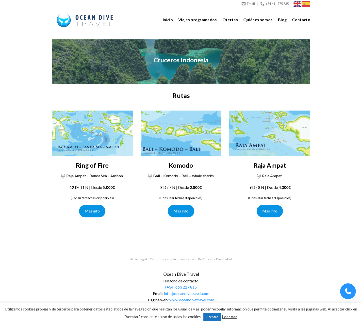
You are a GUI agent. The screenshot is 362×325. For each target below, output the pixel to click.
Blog (282, 19)
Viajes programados (197, 19)
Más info (92, 211)
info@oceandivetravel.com (186, 293)
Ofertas (230, 19)
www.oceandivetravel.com (191, 299)
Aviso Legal (138, 259)
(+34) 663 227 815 (181, 287)
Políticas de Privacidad (215, 259)
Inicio (168, 19)
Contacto (301, 19)
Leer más (229, 316)
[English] (298, 3)
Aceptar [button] (212, 317)
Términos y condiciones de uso (172, 259)
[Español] (306, 3)
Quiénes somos (258, 19)
